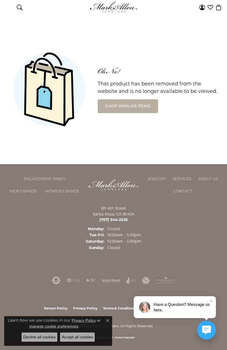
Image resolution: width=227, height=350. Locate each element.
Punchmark (125, 337)
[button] (19, 7)
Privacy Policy (85, 308)
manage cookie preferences (53, 326)
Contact (182, 191)
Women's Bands (62, 191)
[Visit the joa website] (131, 280)
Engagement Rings (44, 179)
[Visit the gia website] (73, 280)
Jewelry (156, 179)
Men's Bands (23, 191)
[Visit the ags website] (166, 280)
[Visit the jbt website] (91, 280)
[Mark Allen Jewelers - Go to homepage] (113, 184)
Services (181, 179)
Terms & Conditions (119, 308)
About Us (208, 179)
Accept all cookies (77, 337)
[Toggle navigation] (8, 7)
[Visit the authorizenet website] (56, 280)
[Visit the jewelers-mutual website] (111, 280)
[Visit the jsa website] (146, 280)
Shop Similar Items (128, 106)
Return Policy (56, 308)
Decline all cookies (39, 337)
